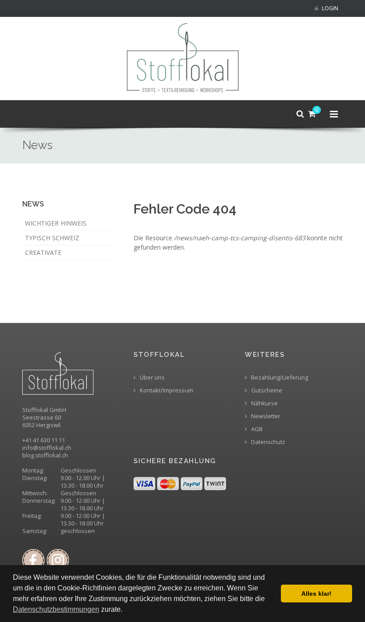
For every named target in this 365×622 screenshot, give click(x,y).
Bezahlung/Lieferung (279, 377)
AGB (256, 429)
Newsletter (265, 416)
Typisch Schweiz (52, 238)
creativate (43, 252)
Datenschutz (267, 442)
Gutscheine (266, 390)
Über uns (151, 377)
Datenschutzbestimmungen (56, 609)
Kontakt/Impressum (165, 390)
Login (329, 8)
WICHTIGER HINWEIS (55, 223)
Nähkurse (264, 403)
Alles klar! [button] (316, 593)
